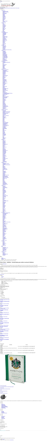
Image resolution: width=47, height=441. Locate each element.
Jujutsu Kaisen (4, 91)
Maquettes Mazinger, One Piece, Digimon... (7, 49)
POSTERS (4, 73)
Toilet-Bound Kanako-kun (5, 106)
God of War (4, 225)
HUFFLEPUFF (4, 33)
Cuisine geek (4, 253)
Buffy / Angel (4, 143)
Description (3, 276)
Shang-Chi (4, 203)
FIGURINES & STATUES (5, 69)
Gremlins (4, 173)
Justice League (4, 200)
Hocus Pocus (4, 121)
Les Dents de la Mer (5, 168)
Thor (3, 208)
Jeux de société (4, 43)
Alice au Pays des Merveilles (6, 115)
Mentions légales (3, 407)
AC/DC (3, 241)
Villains (3, 136)
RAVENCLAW (4, 34)
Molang (3, 66)
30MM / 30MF (4, 45)
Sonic (3, 236)
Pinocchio (4, 132)
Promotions (3, 411)
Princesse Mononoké (5, 55)
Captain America (4, 191)
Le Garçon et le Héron (5, 57)
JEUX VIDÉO (4, 18)
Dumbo (3, 118)
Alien (3, 165)
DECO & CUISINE (5, 70)
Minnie (3, 129)
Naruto (3, 98)
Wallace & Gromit (4, 183)
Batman (3, 189)
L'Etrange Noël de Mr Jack (5, 122)
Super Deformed (4, 46)
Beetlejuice (4, 166)
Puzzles (3, 250)
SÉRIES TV (3, 139)
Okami (3, 232)
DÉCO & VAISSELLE (5, 213)
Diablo (3, 219)
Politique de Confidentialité (4, 406)
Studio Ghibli (4, 254)
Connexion (3, 439)
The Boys (4, 156)
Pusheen (4, 67)
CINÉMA (3, 162)
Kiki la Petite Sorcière (5, 54)
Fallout (3, 222)
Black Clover (4, 77)
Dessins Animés (4, 25)
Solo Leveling (4, 104)
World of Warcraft (4, 238)
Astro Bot (4, 215)
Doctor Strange (4, 194)
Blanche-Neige (4, 116)
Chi (3, 63)
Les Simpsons (4, 153)
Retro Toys (4, 29)
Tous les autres (4, 245)
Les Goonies (4, 172)
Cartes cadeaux (4, 22)
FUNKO (4, 12)
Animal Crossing (4, 214)
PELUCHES (4, 61)
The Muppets (4, 157)
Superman (4, 206)
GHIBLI (4, 17)
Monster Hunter (4, 231)
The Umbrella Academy (5, 158)
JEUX (3, 20)
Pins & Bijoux (4, 38)
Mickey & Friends (4, 128)
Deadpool (4, 193)
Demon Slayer (4, 83)
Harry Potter (4, 248)
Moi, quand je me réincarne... (6, 96)
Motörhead (4, 244)
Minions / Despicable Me (5, 176)
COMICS (4, 15)
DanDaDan (4, 81)
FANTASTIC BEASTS (5, 32)
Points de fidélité (3, 404)
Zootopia (4, 138)
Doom (3, 220)
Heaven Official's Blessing (5, 88)
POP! (3, 23)
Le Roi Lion (4, 126)
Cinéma (3, 24)
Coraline (4, 167)
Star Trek (4, 154)
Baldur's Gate (4, 216)
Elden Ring (4, 221)
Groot (3, 197)
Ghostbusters (4, 171)
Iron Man (4, 199)
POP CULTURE (4, 13)
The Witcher (4, 237)
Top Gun (4, 181)
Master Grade (4, 47)
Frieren (3, 85)
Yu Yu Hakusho (4, 108)
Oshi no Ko (4, 100)
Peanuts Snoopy (4, 151)
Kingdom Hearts (4, 226)
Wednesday (4, 160)
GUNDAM (4, 16)
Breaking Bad (4, 142)
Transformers (4, 159)
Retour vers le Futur (5, 178)
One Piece (4, 99)
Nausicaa (4, 58)
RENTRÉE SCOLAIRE (5, 11)
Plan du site (3, 417)
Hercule (3, 120)
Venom (3, 209)
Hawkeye (4, 198)
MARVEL (4, 186)
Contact (1, 1)
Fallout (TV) (4, 145)
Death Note (4, 82)
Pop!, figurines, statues (5, 36)
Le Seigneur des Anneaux (5, 247)
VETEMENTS (4, 74)
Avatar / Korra (4, 140)
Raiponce (4, 133)
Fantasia (3, 119)
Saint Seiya (4, 103)
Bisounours (4, 141)
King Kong (4, 175)
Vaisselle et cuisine (5, 39)
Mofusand (4, 65)
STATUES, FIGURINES (5, 113)
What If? (4, 210)
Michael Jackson (4, 243)
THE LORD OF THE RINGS (6, 163)
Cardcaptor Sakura (5, 80)
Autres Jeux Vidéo (5, 240)
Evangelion (4, 84)
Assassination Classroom (5, 75)
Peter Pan (4, 131)
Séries (3, 30)
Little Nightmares (4, 228)
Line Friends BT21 (5, 64)
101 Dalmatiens (4, 114)
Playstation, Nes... (4, 233)
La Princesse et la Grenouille (6, 125)
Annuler (1, 439)
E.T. (3, 170)
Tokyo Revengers (4, 107)
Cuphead (4, 218)
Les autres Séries (4, 161)
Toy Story (4, 135)
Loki (3, 201)
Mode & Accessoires (5, 40)
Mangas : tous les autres (5, 109)
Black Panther (4, 190)
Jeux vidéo (4, 27)
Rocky (3, 179)
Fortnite (3, 224)
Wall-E (3, 137)
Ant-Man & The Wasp (5, 187)
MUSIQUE (4, 19)
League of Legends (5, 227)
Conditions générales (4, 405)
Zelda (3, 239)
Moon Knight (4, 202)
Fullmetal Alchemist (5, 86)
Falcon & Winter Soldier (5, 195)
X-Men (3, 211)
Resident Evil (4, 234)
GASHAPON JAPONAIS (5, 71)
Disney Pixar (4, 26)
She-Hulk (4, 204)
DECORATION (4, 52)
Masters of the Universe (5, 150)
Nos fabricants (3, 412)
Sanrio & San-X (4, 68)
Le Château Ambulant (5, 56)
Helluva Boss (4, 149)
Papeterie (4, 42)
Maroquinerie (4, 41)
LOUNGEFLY (4, 110)
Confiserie (4, 37)
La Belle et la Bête (5, 123)
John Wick (4, 174)
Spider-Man (4, 205)
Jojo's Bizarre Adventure (5, 90)
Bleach (3, 78)
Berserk (3, 76)
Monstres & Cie (4, 130)
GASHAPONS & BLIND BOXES (6, 62)
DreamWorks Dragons (5, 169)
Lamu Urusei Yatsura (5, 92)
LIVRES (4, 21)
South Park (4, 155)
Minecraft (4, 230)
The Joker (4, 207)
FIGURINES (4, 53)
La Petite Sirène (4, 124)
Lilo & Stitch (4, 127)
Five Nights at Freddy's (5, 223)
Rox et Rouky (4, 134)
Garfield (3, 147)
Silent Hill (4, 235)
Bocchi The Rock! (5, 79)
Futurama (4, 146)
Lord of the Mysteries (5, 94)
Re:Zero (3, 102)
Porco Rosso (4, 59)
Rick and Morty (4, 152)
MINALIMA (4, 44)
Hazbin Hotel (4, 148)
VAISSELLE (4, 51)
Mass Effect (4, 229)
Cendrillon (4, 117)
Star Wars (4, 31)
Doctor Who (4, 144)
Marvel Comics (4, 28)
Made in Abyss (4, 95)
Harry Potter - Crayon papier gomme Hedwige (4, 335)
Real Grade (4, 48)
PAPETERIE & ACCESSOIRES (6, 112)
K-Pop (3, 242)
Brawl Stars (4, 217)
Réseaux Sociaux (3, 418)
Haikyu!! (4, 87)
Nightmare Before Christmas (6, 177)
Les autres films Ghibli (5, 60)
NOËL (3, 35)
